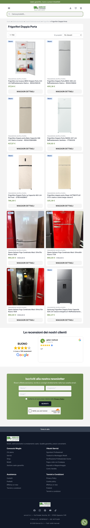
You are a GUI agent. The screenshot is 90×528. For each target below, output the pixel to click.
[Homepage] (40, 8)
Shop (9, 459)
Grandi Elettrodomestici (33, 21)
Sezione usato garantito (15, 465)
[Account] (70, 8)
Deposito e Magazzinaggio (56, 465)
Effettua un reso (12, 485)
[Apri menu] (9, 8)
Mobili (9, 462)
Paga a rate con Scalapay (55, 462)
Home (9, 21)
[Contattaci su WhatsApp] (84, 522)
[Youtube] (50, 510)
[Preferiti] (76, 8)
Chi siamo (10, 452)
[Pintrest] (45, 510)
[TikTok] (56, 510)
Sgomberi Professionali (54, 452)
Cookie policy (51, 481)
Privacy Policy (59, 399)
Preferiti (9, 481)
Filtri (13, 35)
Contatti (10, 478)
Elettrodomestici (18, 21)
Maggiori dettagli (25, 91)
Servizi (9, 455)
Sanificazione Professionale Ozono (58, 459)
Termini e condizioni (14, 488)
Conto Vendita (51, 469)
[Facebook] (34, 510)
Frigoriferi (46, 21)
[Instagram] (40, 510)
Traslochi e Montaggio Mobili (56, 455)
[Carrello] (81, 8)
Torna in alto (45, 429)
